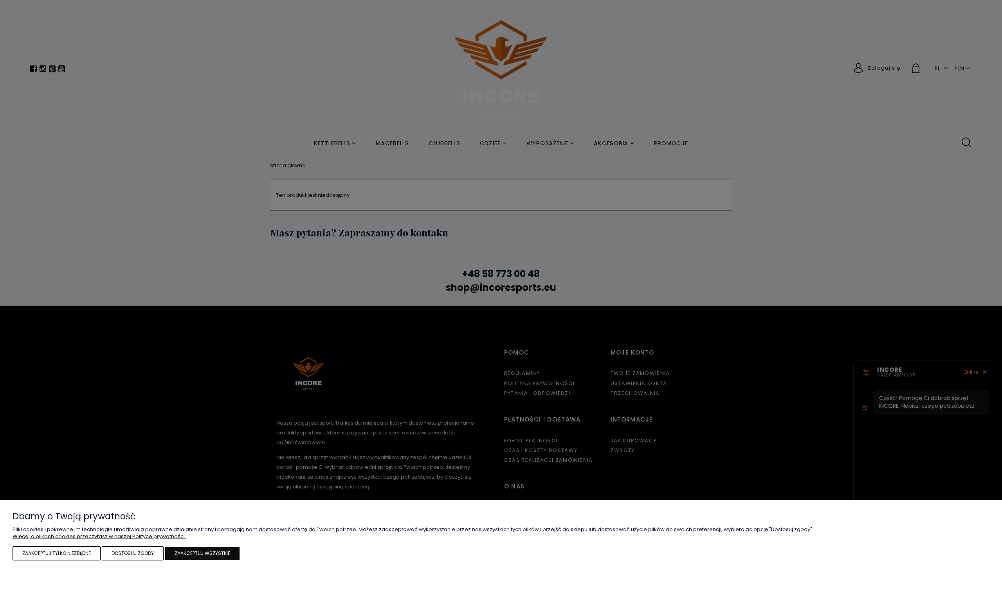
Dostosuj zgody (133, 553)
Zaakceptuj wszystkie (202, 553)
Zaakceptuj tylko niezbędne (56, 553)
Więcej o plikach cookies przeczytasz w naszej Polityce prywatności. (99, 536)
